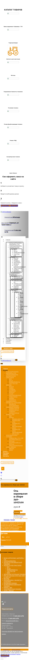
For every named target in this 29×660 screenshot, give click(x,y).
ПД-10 (9, 568)
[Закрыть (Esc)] (1, 657)
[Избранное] (1, 354)
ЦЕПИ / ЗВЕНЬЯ (9, 590)
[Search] (16, 360)
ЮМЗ (8, 573)
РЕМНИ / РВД (8, 587)
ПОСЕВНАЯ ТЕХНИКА (10, 583)
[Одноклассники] (2, 604)
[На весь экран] (4, 657)
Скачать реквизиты (7, 623)
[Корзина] (1, 356)
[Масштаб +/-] (5, 657)
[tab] (7, 520)
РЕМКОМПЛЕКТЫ (12, 570)
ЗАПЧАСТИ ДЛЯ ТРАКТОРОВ (12, 565)
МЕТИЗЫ (6, 578)
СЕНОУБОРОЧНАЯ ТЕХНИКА (12, 589)
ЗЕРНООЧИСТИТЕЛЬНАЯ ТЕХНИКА (14, 574)
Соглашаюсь (5, 655)
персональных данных (14, 654)
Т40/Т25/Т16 (11, 571)
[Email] (3, 604)
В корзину (16, 512)
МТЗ (21, 517)
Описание (7, 520)
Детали (12, 520)
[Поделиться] (2, 657)
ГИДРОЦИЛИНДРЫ (10, 561)
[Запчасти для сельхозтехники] (6, 212)
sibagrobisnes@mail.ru (12, 621)
